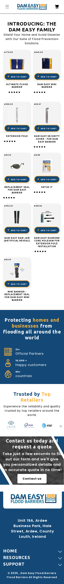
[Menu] (7, 6)
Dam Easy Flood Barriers (38, 573)
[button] (15, 92)
